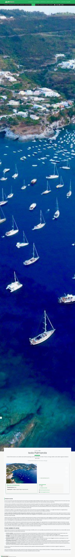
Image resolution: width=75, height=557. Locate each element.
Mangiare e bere (12, 4)
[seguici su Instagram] (61, 5)
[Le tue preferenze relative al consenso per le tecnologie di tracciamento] (1, 418)
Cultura (37, 4)
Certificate (43, 1)
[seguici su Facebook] (56, 5)
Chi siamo (30, 1)
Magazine (63, 1)
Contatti (58, 1)
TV (54, 1)
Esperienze (42, 4)
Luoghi (48, 1)
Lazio (37, 450)
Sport (17, 4)
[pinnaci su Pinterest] (63, 5)
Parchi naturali (37, 455)
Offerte (51, 4)
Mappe (52, 1)
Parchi (33, 4)
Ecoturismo (36, 1)
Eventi (47, 4)
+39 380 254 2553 (43, 488)
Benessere (22, 4)
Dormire (6, 4)
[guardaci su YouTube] (59, 5)
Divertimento (28, 4)
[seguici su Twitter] (58, 5)
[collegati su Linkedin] (54, 5)
